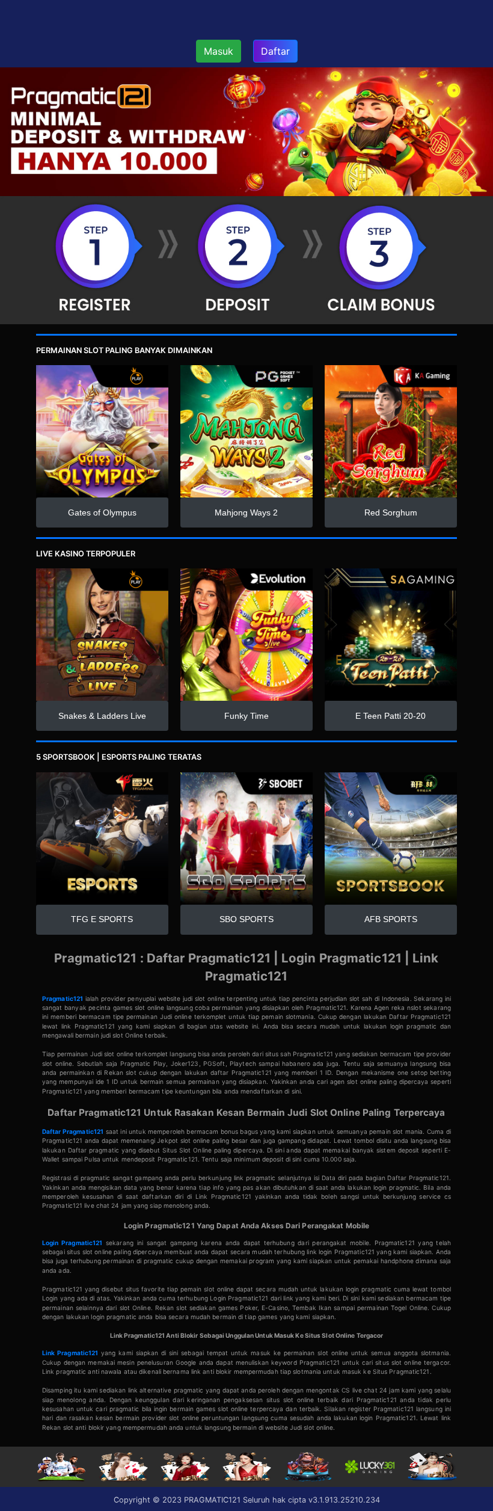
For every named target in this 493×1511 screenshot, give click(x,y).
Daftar (275, 51)
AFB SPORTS (390, 919)
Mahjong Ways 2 (246, 512)
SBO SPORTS (246, 919)
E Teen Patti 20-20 (390, 716)
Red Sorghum (390, 512)
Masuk (218, 51)
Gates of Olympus (102, 512)
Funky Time (246, 716)
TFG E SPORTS (102, 919)
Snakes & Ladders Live (102, 716)
